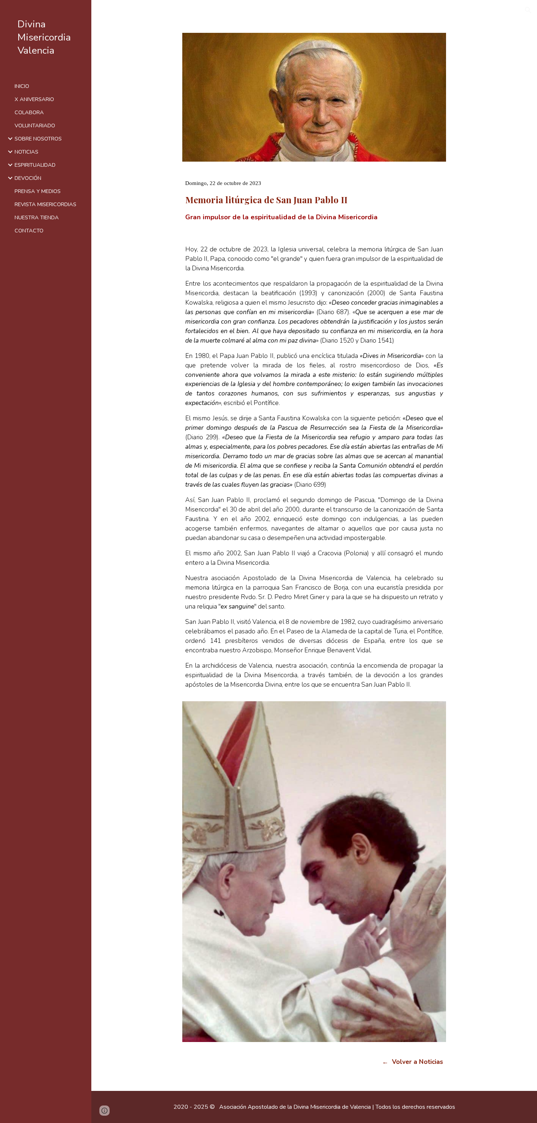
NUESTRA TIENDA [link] (37, 217)
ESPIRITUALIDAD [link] (35, 165)
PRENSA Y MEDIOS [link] (38, 191)
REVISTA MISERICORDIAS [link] (45, 204)
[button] (528, 10)
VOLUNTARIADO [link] (35, 125)
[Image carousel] (314, 871)
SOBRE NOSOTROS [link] (38, 138)
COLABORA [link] (29, 112)
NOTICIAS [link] (26, 151)
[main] (314, 194)
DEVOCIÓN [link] (28, 178)
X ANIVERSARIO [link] (34, 99)
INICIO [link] (22, 86)
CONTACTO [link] (29, 230)
